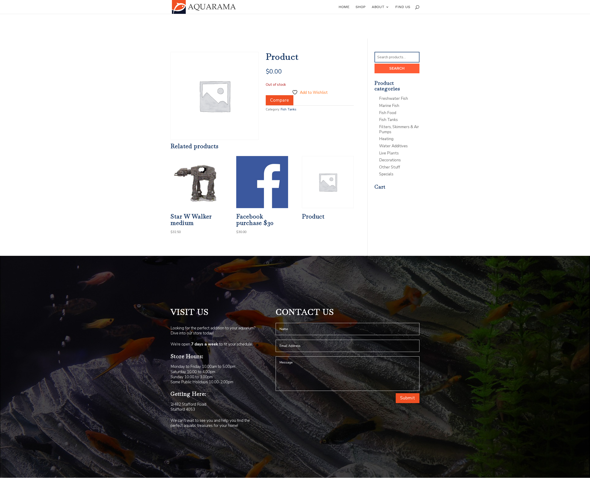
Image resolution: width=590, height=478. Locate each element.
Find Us (402, 7)
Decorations (390, 160)
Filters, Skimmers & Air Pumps (399, 129)
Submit (407, 398)
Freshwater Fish (393, 98)
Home (344, 7)
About (378, 7)
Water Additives (393, 146)
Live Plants (389, 153)
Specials (386, 174)
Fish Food (387, 112)
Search (396, 68)
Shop (361, 7)
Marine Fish (389, 105)
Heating (386, 139)
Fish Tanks (288, 109)
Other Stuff (389, 167)
